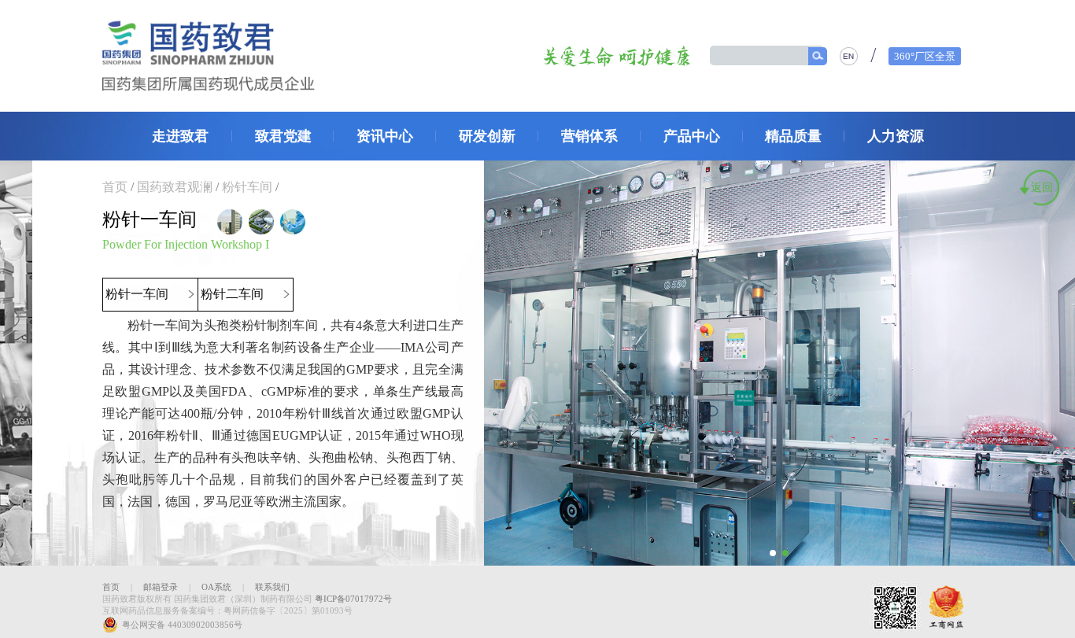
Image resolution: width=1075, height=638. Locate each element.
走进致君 (180, 136)
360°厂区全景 (924, 56)
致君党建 (283, 136)
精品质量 (793, 136)
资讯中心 (384, 136)
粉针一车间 (138, 294)
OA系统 (216, 587)
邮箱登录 (160, 587)
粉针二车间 (234, 294)
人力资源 (895, 136)
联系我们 (272, 587)
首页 (114, 187)
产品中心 (691, 136)
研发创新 (487, 136)
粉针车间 (247, 187)
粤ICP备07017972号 (353, 598)
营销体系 (589, 136)
